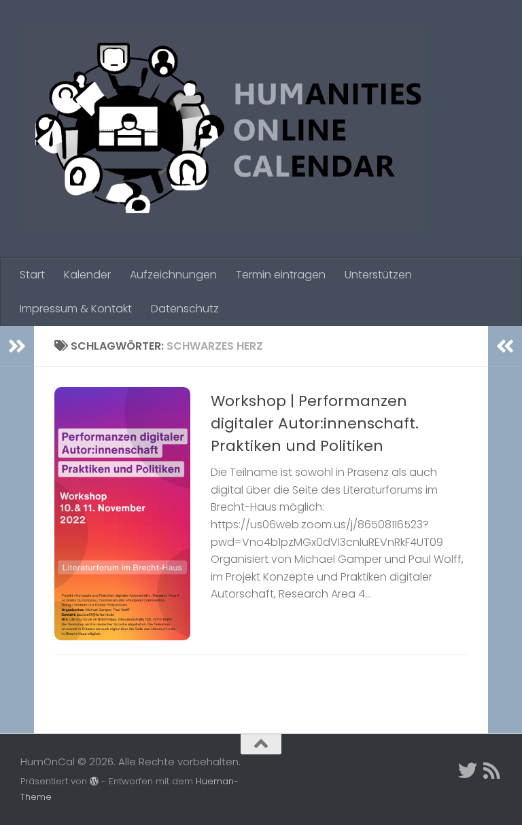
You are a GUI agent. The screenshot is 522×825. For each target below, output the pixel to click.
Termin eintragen (281, 274)
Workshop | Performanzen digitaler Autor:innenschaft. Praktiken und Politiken (315, 423)
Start (32, 274)
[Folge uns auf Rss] (492, 770)
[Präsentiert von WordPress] (94, 781)
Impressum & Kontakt (76, 308)
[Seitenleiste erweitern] (17, 346)
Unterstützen (378, 274)
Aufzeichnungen (173, 274)
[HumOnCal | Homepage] (222, 129)
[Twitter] (467, 770)
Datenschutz (185, 308)
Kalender (87, 274)
